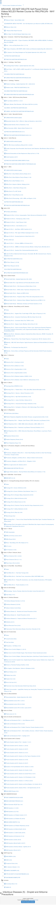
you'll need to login (34, 900)
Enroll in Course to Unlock (28, 902)
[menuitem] (1, 3)
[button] (1, 1)
